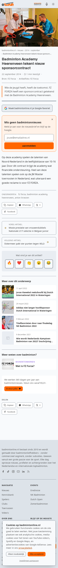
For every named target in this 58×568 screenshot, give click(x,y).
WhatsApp (26, 205)
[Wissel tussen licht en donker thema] (53, 4)
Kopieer (10, 205)
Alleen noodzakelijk (16, 554)
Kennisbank (8, 494)
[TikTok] (8, 471)
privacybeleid (25, 547)
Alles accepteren (37, 554)
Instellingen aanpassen (29, 560)
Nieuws (5, 490)
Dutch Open (36, 499)
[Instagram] (13, 471)
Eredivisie (35, 490)
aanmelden (29, 145)
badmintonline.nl (9, 50)
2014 (27, 50)
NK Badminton (37, 494)
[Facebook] (3, 471)
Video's (5, 512)
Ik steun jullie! (12, 388)
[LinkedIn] (23, 471)
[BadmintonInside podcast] (47, 4)
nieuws (20, 50)
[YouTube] (18, 471)
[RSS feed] (28, 471)
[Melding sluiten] (52, 119)
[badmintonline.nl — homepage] (8, 4)
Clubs (4, 503)
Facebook (11, 211)
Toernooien (7, 508)
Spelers (5, 499)
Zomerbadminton (39, 503)
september (35, 50)
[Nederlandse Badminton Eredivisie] (37, 4)
